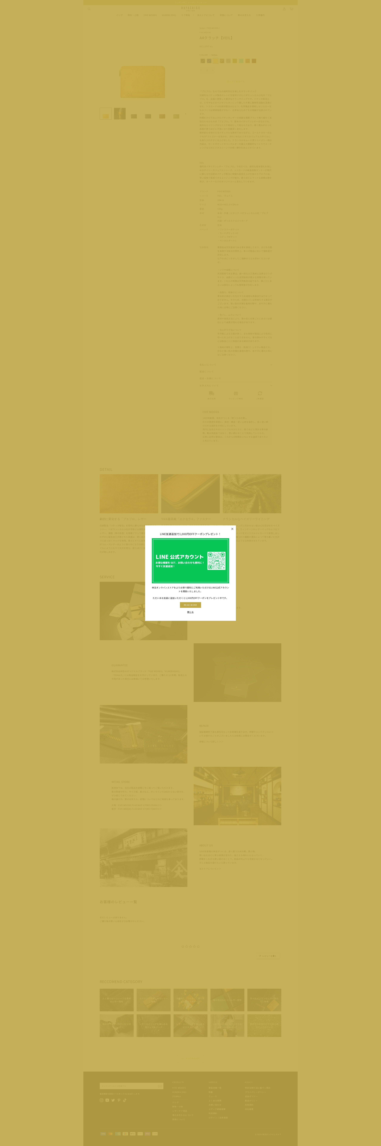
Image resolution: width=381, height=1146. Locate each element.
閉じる (190, 611)
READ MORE (190, 604)
